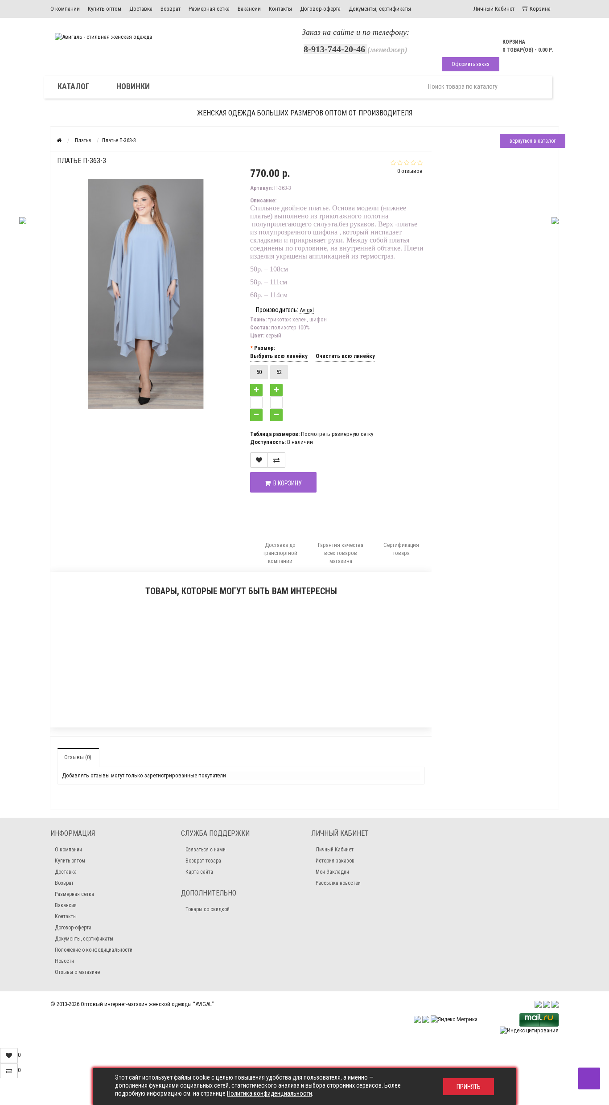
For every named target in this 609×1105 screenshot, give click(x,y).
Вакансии (249, 8)
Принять (469, 1086)
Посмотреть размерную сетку (337, 434)
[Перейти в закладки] (9, 1055)
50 (259, 372)
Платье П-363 (241, 643)
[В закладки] (259, 460)
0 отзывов (410, 171)
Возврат (170, 8)
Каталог (74, 86)
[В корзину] (220, 632)
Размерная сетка (209, 8)
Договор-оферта (320, 8)
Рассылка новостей (338, 883)
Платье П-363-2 (241, 701)
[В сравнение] (276, 460)
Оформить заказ (471, 64)
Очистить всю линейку (345, 356)
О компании (65, 8)
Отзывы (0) (77, 757)
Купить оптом (104, 8)
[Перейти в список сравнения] (9, 1070)
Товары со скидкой (207, 909)
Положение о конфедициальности (93, 950)
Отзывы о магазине (77, 972)
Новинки (133, 86)
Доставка (140, 8)
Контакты (280, 8)
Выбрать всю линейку (279, 356)
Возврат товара (203, 861)
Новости (64, 961)
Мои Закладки (332, 872)
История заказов (335, 861)
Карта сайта (199, 872)
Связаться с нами (205, 849)
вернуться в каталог (533, 141)
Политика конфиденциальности (269, 1093)
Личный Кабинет (335, 849)
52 (279, 372)
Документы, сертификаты (380, 8)
